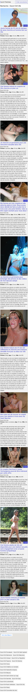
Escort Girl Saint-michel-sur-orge (9, 675)
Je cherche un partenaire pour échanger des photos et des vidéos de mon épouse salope (13, 279)
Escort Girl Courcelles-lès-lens (8, 690)
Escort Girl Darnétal (5, 678)
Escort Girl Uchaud (5, 658)
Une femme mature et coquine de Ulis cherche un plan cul (12, 87)
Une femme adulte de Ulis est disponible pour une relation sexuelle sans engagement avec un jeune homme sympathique (13, 548)
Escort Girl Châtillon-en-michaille (9, 667)
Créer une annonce (21, 2)
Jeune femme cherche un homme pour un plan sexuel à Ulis (12, 598)
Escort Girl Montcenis (6, 655)
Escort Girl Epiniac (17, 661)
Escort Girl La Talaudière (18, 658)
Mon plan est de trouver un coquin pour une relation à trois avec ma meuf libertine (13, 416)
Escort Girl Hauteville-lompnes (8, 670)
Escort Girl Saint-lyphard (20, 652)
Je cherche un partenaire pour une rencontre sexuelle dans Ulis (13, 144)
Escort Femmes (5, 2)
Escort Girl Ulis (21, 684)
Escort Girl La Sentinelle (6, 681)
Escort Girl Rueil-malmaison (7, 684)
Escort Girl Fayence (5, 661)
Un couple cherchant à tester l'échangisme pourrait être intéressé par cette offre (13, 471)
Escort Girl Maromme (18, 655)
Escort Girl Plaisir (5, 687)
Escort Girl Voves (5, 664)
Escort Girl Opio (16, 678)
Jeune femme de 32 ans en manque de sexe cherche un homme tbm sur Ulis (13, 30)
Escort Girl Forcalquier (6, 652)
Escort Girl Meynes (5, 672)
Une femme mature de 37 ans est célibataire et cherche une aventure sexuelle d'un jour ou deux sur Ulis (13, 349)
